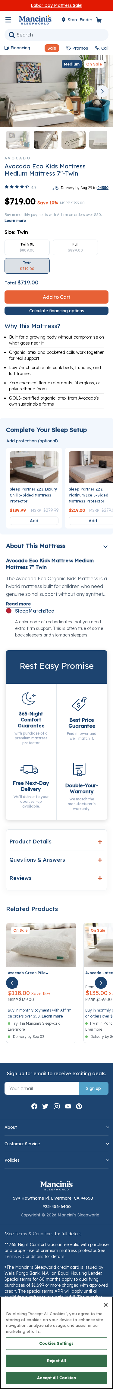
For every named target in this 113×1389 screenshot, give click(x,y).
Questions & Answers (37, 859)
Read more (18, 604)
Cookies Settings (56, 1343)
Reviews (20, 878)
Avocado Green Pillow (28, 973)
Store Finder (80, 19)
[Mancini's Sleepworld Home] (35, 19)
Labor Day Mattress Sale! (56, 5)
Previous (11, 91)
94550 (102, 187)
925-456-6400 (56, 1206)
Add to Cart (56, 297)
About (11, 1127)
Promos (80, 48)
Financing (20, 48)
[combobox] (56, 35)
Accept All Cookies (56, 1377)
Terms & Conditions (34, 1233)
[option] (27, 247)
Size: (16, 232)
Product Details (30, 841)
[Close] (105, 1305)
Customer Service (22, 1143)
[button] (49, 48)
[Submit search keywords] (12, 34)
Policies (12, 1160)
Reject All (56, 1360)
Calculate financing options (56, 310)
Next (102, 91)
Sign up (93, 1088)
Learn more (15, 220)
